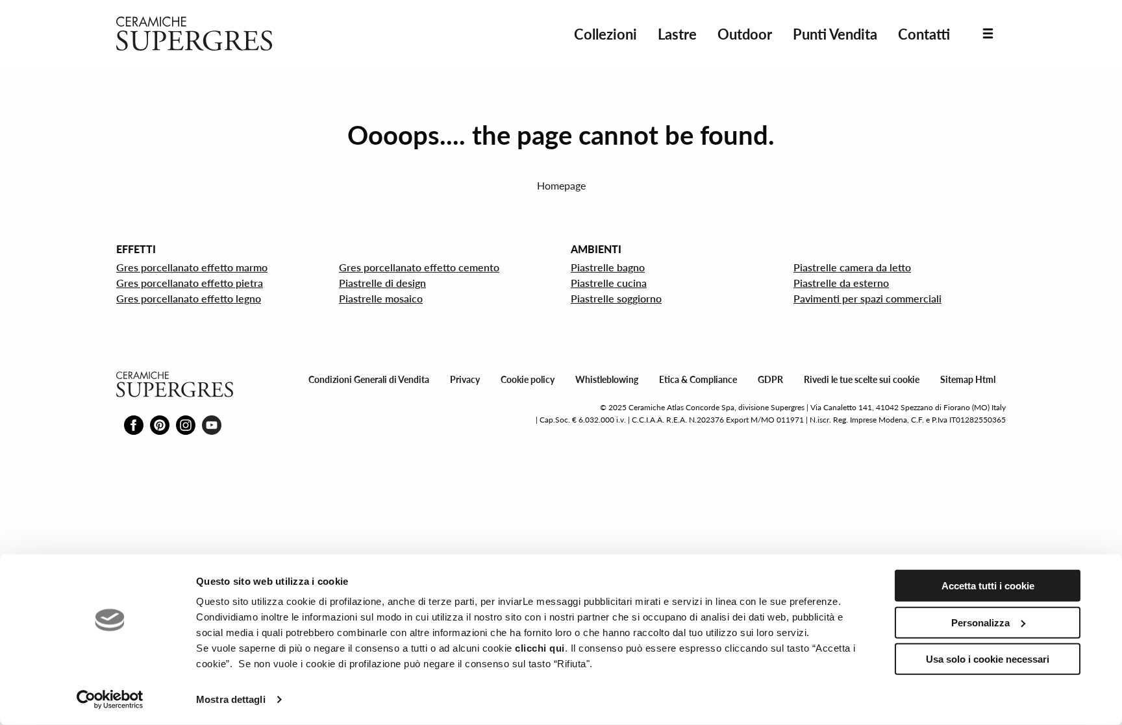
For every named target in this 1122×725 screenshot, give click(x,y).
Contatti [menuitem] (924, 34)
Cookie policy (528, 379)
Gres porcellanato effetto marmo (192, 267)
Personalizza (980, 622)
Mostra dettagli (231, 699)
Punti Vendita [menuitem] (835, 34)
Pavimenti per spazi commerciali (867, 298)
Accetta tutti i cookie (987, 585)
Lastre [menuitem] (677, 34)
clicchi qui (540, 648)
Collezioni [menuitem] (605, 34)
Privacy (465, 379)
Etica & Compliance (698, 379)
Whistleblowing (606, 379)
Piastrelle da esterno (841, 282)
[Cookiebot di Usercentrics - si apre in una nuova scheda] (110, 699)
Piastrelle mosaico (381, 298)
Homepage (561, 185)
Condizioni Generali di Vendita (368, 379)
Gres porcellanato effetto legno (188, 298)
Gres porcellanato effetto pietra (189, 282)
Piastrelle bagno (608, 267)
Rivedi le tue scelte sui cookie (861, 379)
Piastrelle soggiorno (616, 298)
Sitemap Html (967, 379)
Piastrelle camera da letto (852, 267)
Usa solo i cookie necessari (987, 659)
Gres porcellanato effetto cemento (419, 267)
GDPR (770, 379)
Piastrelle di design (382, 282)
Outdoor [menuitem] (744, 34)
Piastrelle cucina (609, 282)
